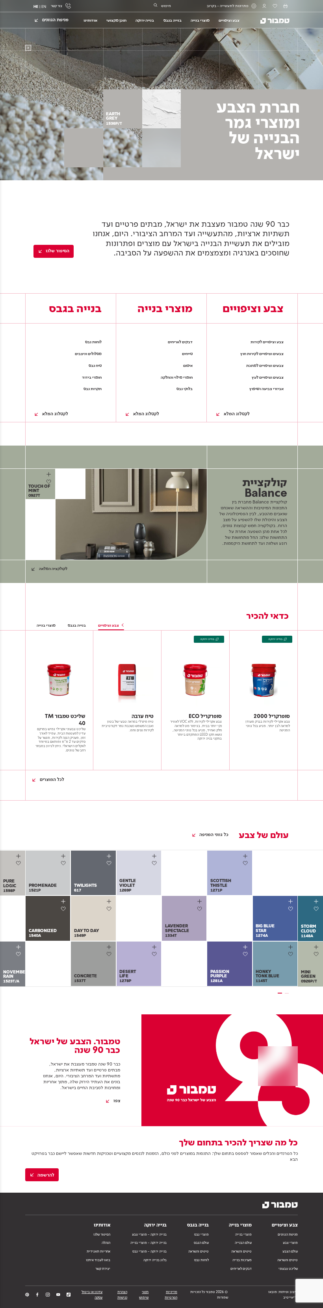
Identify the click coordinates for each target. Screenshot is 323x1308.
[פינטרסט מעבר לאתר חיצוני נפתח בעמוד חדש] (27, 1295)
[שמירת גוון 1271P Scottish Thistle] (246, 863)
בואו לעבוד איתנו (98, 1260)
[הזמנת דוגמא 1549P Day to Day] (110, 901)
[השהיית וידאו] (28, 48)
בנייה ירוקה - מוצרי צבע (149, 1234)
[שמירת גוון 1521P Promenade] (64, 863)
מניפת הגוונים (288, 1234)
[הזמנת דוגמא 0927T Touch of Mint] (49, 474)
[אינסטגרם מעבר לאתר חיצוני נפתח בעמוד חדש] (48, 1295)
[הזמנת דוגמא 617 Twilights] (110, 856)
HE (35, 6)
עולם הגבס (201, 1242)
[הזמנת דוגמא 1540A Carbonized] (64, 901)
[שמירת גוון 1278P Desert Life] (155, 953)
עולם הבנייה (243, 1242)
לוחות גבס (201, 1260)
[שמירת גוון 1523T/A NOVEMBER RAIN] (19, 953)
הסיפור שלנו (101, 1234)
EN (43, 6)
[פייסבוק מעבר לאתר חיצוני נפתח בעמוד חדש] (37, 1295)
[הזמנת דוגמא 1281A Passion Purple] (246, 946)
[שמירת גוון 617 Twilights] (110, 863)
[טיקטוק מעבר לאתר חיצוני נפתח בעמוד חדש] (69, 1295)
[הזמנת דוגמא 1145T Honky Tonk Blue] (291, 946)
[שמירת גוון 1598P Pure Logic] (19, 863)
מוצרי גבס (201, 1234)
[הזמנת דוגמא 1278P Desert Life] (155, 946)
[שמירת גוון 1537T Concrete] (110, 953)
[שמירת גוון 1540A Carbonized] (64, 908)
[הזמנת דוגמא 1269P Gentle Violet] (155, 856)
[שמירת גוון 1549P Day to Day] (110, 908)
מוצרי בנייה (243, 1234)
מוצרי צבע (290, 1242)
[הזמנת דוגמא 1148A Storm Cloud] (317, 901)
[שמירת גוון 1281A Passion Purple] (246, 953)
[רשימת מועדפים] (275, 6)
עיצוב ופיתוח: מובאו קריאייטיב (283, 1294)
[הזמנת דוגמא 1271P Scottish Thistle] (246, 856)
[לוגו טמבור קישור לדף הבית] (272, 20)
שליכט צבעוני (288, 1268)
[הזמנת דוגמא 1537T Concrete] (110, 946)
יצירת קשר (102, 1268)
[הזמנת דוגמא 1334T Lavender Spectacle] (200, 901)
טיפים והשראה (287, 1260)
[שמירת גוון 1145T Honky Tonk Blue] (292, 953)
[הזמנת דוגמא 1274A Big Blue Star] (291, 901)
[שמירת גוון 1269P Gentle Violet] (155, 863)
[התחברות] (264, 6)
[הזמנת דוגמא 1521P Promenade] (64, 856)
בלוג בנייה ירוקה (155, 1260)
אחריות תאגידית (98, 1251)
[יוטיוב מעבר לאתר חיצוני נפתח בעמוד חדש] (58, 1295)
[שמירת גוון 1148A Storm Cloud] (317, 908)
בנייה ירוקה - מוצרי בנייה (148, 1242)
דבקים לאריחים (241, 1268)
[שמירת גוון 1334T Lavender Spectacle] (201, 908)
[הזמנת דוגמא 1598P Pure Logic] (19, 856)
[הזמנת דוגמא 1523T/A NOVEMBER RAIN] (19, 946)
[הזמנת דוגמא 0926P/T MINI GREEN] (317, 946)
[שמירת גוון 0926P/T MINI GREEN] (317, 953)
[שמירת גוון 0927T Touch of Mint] (49, 481)
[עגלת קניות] (285, 6)
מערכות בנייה (242, 1260)
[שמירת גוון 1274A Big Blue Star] (292, 908)
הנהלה (106, 1242)
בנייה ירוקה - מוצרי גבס (149, 1251)
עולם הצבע (290, 1251)
